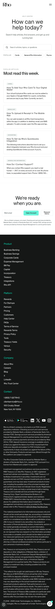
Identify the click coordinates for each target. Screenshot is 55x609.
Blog (6, 372)
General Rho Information (33, 55)
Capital (7, 269)
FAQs (6, 322)
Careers (7, 368)
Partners (7, 307)
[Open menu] (50, 4)
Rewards (8, 299)
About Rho (8, 364)
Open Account (31, 213)
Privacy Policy (10, 334)
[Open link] (9, 420)
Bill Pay (7, 265)
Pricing (7, 311)
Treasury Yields (10, 342)
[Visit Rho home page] (7, 5)
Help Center (9, 318)
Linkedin (7, 379)
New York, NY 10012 (12, 409)
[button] (49, 603)
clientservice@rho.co (13, 401)
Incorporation (10, 273)
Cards (17, 55)
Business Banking (11, 250)
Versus (7, 346)
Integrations (9, 281)
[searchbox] (30, 47)
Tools (6, 338)
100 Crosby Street (12, 405)
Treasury (7, 277)
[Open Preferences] (4, 604)
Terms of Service (11, 326)
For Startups (9, 303)
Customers (9, 315)
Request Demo (47, 213)
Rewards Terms (10, 330)
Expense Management (14, 261)
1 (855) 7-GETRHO (12, 397)
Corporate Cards (11, 258)
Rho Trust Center (11, 383)
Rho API (7, 285)
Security (7, 350)
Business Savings (11, 254)
